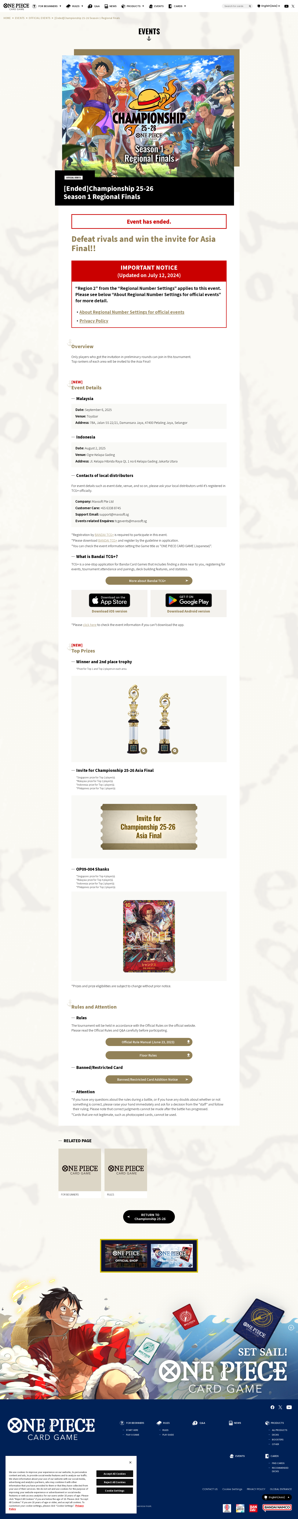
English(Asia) (269, 6)
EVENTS (159, 6)
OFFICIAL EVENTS (39, 18)
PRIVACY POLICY (256, 1489)
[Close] (130, 1462)
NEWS (113, 6)
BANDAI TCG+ (104, 534)
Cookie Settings (232, 1489)
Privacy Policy (94, 321)
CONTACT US (210, 1489)
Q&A (97, 6)
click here (90, 624)
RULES (76, 6)
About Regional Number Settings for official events (132, 312)
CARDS (178, 6)
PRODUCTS (134, 6)
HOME (7, 18)
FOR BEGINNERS (48, 6)
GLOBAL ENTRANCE (281, 1489)
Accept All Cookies (115, 1473)
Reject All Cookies (115, 1482)
